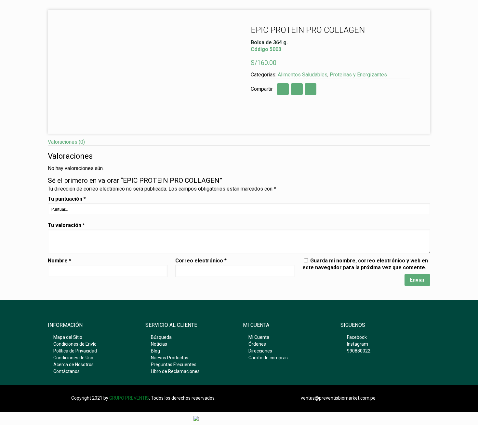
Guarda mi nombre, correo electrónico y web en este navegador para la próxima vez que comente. (365, 264)
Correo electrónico (201, 261)
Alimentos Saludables (302, 75)
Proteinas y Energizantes (358, 75)
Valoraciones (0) (66, 142)
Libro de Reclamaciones (175, 371)
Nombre (59, 261)
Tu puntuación (67, 199)
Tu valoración (66, 225)
